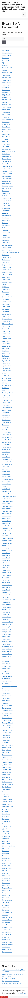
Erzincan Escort (6, 368)
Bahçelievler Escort (7, 156)
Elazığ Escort (6, 343)
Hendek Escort (6, 462)
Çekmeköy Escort (7, 272)
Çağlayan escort (7, 247)
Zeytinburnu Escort (7, 949)
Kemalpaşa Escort (7, 550)
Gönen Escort (6, 430)
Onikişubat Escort (7, 713)
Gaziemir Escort (6, 410)
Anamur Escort (6, 107)
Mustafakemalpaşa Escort (9, 686)
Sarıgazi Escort (6, 772)
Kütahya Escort (6, 612)
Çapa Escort (5, 262)
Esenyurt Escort (6, 378)
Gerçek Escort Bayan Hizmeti (10, 981)
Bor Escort (5, 223)
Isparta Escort (6, 481)
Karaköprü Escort (7, 513)
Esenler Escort (6, 375)
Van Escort (5, 915)
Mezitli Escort (6, 668)
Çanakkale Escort (7, 250)
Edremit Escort (6, 338)
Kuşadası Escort (6, 609)
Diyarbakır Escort (7, 319)
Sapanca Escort (6, 767)
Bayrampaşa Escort (7, 186)
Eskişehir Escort (6, 380)
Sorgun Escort (6, 843)
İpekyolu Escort (6, 476)
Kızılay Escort (6, 577)
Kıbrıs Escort (5, 567)
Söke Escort (5, 838)
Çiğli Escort (5, 287)
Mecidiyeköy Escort (7, 646)
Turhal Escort (6, 890)
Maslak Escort (6, 644)
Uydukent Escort (7, 912)
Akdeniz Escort (6, 77)
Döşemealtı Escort (7, 324)
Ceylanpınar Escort (7, 282)
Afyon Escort (6, 60)
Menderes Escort (7, 651)
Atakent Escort (6, 129)
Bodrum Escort (6, 215)
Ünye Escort (5, 902)
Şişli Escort (5, 829)
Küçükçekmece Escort (8, 599)
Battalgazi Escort (7, 178)
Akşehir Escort (6, 85)
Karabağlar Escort (7, 506)
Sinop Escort (5, 824)
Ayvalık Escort (6, 144)
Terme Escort (6, 865)
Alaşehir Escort (6, 92)
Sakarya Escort (6, 750)
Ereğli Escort (5, 356)
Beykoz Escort (6, 193)
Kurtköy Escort (6, 607)
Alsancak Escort (6, 97)
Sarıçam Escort (6, 769)
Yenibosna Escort (7, 927)
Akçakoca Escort (7, 72)
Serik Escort (5, 797)
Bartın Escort (6, 168)
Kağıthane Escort (7, 494)
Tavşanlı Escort (6, 858)
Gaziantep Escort (7, 407)
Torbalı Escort (6, 875)
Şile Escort (5, 811)
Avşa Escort (5, 139)
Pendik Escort (6, 737)
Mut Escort (5, 688)
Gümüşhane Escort (7, 437)
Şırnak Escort (6, 836)
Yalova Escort (6, 925)
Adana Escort (6, 50)
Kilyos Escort (6, 565)
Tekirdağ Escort (6, 861)
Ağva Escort (5, 65)
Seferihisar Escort (7, 779)
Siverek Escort (6, 833)
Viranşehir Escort (7, 920)
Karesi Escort (6, 523)
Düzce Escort (6, 331)
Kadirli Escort (6, 489)
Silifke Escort (6, 814)
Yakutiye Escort (6, 922)
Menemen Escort (7, 654)
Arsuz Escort (5, 122)
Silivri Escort (5, 816)
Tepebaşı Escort (6, 863)
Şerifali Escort (6, 794)
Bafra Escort (5, 146)
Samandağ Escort (7, 755)
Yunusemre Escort (7, 944)
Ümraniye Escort (7, 900)
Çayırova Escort (6, 269)
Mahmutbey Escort (7, 627)
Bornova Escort (6, 225)
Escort (4, 373)
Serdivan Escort (6, 792)
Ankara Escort (6, 109)
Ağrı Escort (5, 63)
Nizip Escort (5, 703)
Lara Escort (5, 614)
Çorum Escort (6, 294)
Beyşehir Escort (6, 201)
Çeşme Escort (6, 277)
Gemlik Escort (6, 417)
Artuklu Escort (6, 124)
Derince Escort (6, 314)
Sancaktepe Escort (7, 762)
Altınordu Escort (6, 102)
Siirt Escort (5, 809)
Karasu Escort (6, 518)
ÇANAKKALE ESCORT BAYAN (10, 252)
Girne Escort (5, 425)
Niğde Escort (6, 698)
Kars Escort (5, 526)
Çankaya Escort (6, 257)
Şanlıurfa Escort (6, 764)
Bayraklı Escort (6, 183)
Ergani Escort (6, 361)
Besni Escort (5, 191)
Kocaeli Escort (6, 582)
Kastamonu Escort (7, 538)
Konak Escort (6, 587)
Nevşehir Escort (6, 696)
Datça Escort (6, 304)
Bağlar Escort (6, 154)
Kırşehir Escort (6, 575)
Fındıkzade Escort (7, 400)
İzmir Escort (5, 486)
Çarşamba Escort (7, 265)
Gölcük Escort (6, 427)
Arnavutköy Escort (7, 119)
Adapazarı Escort (7, 53)
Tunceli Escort (6, 883)
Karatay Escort (6, 521)
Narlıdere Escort (6, 691)
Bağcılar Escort (6, 149)
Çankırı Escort (6, 260)
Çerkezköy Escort (7, 274)
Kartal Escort (6, 531)
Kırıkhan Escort (6, 570)
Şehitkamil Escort (7, 782)
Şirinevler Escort (6, 826)
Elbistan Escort (6, 346)
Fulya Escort (5, 405)
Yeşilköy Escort (6, 932)
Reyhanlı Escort (6, 740)
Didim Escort (5, 316)
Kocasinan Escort (7, 585)
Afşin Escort (5, 58)
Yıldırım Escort (6, 937)
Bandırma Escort (7, 166)
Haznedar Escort (7, 459)
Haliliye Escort (6, 449)
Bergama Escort (6, 188)
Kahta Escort (6, 499)
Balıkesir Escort (6, 164)
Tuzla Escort (5, 897)
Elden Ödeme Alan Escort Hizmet (11, 983)
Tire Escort (5, 870)
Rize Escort (5, 742)
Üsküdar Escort (6, 910)
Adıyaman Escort (7, 55)
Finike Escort (6, 398)
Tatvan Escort (6, 856)
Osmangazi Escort (7, 723)
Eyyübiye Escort (6, 385)
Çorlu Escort (5, 292)
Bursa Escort (5, 242)
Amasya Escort (6, 104)
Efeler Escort (5, 341)
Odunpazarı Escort (7, 710)
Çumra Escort (6, 299)
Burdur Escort (6, 240)
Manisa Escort (6, 636)
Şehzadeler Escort (7, 784)
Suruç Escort (5, 848)
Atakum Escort (6, 132)
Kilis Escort (5, 563)
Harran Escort (6, 454)
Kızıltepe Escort (6, 580)
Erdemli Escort (6, 353)
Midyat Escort (6, 671)
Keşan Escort (6, 558)
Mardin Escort (6, 639)
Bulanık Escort (6, 237)
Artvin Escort (6, 127)
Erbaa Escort (6, 348)
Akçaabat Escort (7, 68)
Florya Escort (6, 402)
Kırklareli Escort (6, 572)
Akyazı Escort (6, 87)
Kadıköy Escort (6, 491)
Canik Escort (5, 255)
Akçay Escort (6, 75)
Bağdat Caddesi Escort (9, 151)
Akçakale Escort (6, 70)
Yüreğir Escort (6, 947)
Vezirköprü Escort (7, 917)
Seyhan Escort (6, 804)
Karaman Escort (6, 516)
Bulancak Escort (6, 235)
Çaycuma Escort (7, 267)
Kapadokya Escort (7, 501)
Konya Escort (6, 590)
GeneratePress (22, 993)
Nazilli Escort (6, 693)
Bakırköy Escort (6, 159)
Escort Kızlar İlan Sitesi (8, 978)
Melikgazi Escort (7, 649)
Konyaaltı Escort (6, 592)
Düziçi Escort (6, 334)
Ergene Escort (6, 363)
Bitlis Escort (5, 213)
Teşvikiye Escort (6, 868)
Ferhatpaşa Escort (7, 393)
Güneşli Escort (6, 439)
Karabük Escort (6, 508)
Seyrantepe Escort (7, 806)
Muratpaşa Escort (7, 681)
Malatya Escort (6, 629)
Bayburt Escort (6, 181)
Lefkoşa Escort (6, 617)
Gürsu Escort (6, 444)
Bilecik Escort (6, 205)
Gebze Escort (6, 412)
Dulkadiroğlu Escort (7, 329)
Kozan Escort (6, 595)
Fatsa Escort (5, 390)
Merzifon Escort (6, 666)
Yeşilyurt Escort (6, 934)
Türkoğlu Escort (6, 893)
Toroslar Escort (6, 878)
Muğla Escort (6, 678)
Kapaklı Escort (6, 503)
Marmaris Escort (7, 641)
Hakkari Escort (6, 447)
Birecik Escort (6, 210)
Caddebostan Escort (8, 245)
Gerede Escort (6, 420)
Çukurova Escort (7, 297)
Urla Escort (5, 905)
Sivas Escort (5, 831)
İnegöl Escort (6, 474)
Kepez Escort (6, 555)
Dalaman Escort (6, 301)
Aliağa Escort (6, 95)
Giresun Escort (6, 422)
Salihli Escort (6, 752)
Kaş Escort (5, 535)
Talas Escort (5, 851)
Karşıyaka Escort (7, 528)
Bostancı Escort (6, 228)
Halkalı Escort (6, 452)
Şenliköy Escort (6, 789)
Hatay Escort (6, 457)
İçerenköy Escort (7, 464)
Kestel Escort (6, 560)
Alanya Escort (6, 90)
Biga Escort (5, 203)
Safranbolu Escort (7, 745)
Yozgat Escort (6, 939)
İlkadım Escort (6, 471)
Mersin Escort (6, 661)
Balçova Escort (6, 161)
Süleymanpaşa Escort (8, 846)
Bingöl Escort (6, 208)
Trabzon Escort (6, 880)
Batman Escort (6, 176)
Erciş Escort (5, 351)
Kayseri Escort (6, 545)
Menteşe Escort (6, 656)
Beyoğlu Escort (6, 198)
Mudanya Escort (7, 676)
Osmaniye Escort (7, 725)
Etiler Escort (5, 383)
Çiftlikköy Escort (6, 284)
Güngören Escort (7, 442)
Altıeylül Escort (6, 100)
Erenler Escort (6, 358)
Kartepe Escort (6, 533)
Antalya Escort (6, 114)
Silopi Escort (5, 819)
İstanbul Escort (6, 484)
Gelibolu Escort (6, 415)
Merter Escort (6, 664)
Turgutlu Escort (6, 885)
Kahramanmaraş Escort (9, 496)
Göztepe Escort (6, 434)
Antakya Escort (6, 112)
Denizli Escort (6, 311)
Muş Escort (5, 683)
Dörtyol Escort (6, 321)
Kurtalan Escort (6, 604)
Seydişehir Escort (7, 801)
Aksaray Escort (6, 82)
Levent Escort (6, 619)
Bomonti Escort (6, 220)
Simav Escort (6, 821)
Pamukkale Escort (7, 730)
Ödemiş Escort (6, 708)
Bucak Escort (6, 233)
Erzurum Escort (6, 370)
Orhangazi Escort (7, 718)
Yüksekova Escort (7, 942)
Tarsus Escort (6, 853)
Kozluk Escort (6, 597)
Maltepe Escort (6, 631)
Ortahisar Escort (7, 720)
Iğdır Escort (5, 466)
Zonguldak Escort (7, 952)
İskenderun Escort (7, 479)
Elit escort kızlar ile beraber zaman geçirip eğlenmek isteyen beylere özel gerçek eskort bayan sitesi (13, 6)
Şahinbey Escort (7, 747)
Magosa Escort (6, 624)
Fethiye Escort (6, 395)
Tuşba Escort (6, 895)
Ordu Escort (5, 715)
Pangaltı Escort (6, 732)
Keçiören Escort (6, 548)
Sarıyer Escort (6, 774)
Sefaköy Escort (6, 777)
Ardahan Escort (6, 117)
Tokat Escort (5, 873)
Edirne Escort (6, 336)
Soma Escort (5, 841)
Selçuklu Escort (6, 787)
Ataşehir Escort (6, 134)
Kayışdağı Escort (7, 543)
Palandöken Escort (7, 728)
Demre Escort (6, 309)
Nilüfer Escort (6, 700)
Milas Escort (5, 673)
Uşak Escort (5, 907)
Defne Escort (6, 306)
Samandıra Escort (7, 757)
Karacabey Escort (7, 511)
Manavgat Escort (7, 634)
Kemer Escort (6, 553)
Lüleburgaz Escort (7, 622)
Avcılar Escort (6, 136)
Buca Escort (5, 230)
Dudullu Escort (6, 326)
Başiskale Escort (7, 173)
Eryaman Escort (6, 366)
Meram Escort (6, 659)
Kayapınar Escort (7, 540)
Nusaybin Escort (7, 705)
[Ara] (4, 42)
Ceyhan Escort (6, 279)
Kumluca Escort (6, 602)
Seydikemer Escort (7, 799)
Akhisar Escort (6, 80)
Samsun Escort (6, 760)
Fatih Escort (5, 388)
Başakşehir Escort (7, 171)
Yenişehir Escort (6, 929)
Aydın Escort (5, 141)
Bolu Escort (5, 218)
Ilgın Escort (5, 469)
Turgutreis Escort (7, 888)
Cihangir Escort (6, 289)
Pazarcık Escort (6, 735)
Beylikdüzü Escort (7, 196)
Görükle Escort (6, 432)
